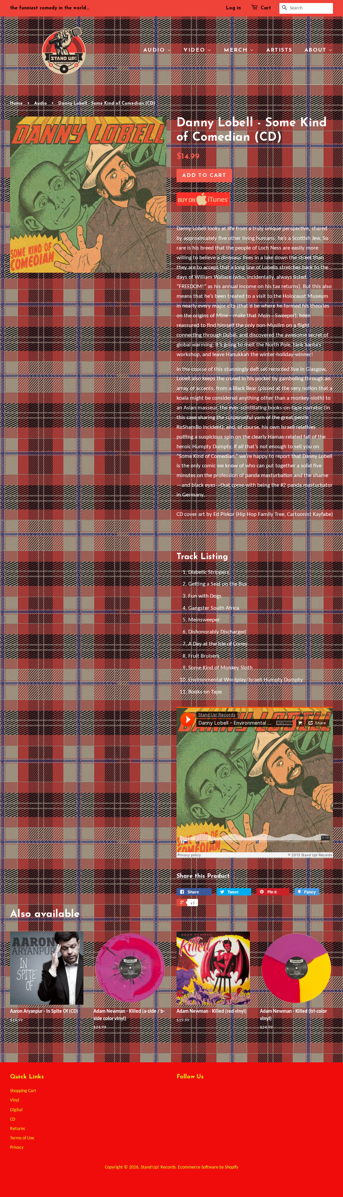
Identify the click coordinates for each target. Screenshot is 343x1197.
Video (195, 50)
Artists (279, 50)
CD (12, 1119)
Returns (17, 1128)
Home (16, 103)
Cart (266, 8)
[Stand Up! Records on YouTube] (217, 1092)
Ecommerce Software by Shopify (208, 1167)
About (316, 50)
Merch (237, 50)
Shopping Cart (23, 1090)
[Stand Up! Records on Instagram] (204, 1092)
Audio (155, 50)
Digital (16, 1110)
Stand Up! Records (158, 1167)
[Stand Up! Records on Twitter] (180, 1092)
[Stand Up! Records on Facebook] (192, 1092)
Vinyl (14, 1100)
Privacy (16, 1147)
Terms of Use (22, 1138)
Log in (233, 8)
